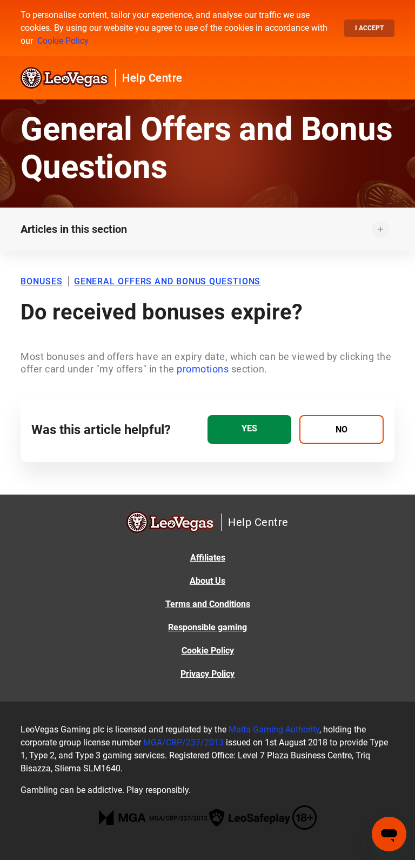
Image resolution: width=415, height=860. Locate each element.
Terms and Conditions (207, 604)
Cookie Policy (63, 41)
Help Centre (152, 77)
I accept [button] (369, 28)
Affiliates (207, 557)
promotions (204, 369)
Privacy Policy (207, 674)
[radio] (249, 429)
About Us (207, 581)
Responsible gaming (207, 627)
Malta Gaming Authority (274, 729)
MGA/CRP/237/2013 (183, 742)
